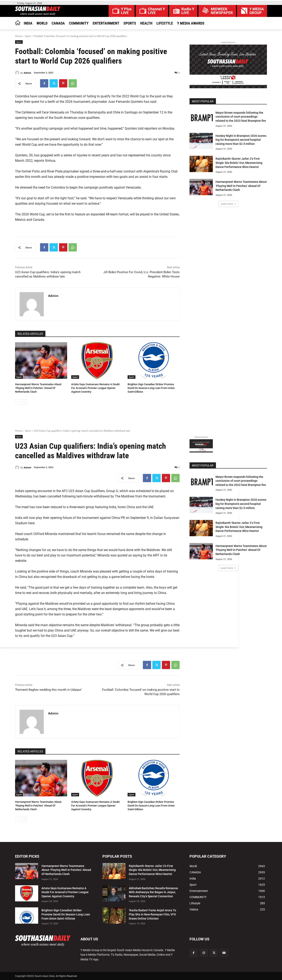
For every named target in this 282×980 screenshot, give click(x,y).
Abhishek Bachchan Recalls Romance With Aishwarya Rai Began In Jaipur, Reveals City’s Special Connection (153, 892)
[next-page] (24, 402)
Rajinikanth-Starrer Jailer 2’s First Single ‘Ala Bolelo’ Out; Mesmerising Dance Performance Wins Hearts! (239, 162)
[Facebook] (44, 83)
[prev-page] (17, 402)
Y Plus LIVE (126, 11)
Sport (28, 36)
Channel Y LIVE (156, 11)
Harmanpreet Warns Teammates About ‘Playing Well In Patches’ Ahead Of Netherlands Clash (38, 388)
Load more (227, 203)
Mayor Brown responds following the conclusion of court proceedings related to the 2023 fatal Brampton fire (241, 116)
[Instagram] (204, 953)
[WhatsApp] (73, 83)
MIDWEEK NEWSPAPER (222, 11)
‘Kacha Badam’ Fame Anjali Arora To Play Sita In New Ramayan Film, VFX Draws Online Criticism (152, 914)
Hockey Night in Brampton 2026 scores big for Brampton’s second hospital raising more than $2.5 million (241, 139)
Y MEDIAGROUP (256, 11)
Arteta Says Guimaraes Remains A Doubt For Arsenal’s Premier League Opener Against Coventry (95, 388)
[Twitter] (54, 83)
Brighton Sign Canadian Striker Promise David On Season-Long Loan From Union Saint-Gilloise (151, 388)
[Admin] (17, 73)
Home (18, 36)
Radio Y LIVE (187, 11)
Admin (27, 72)
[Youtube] (224, 953)
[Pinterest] (63, 83)
